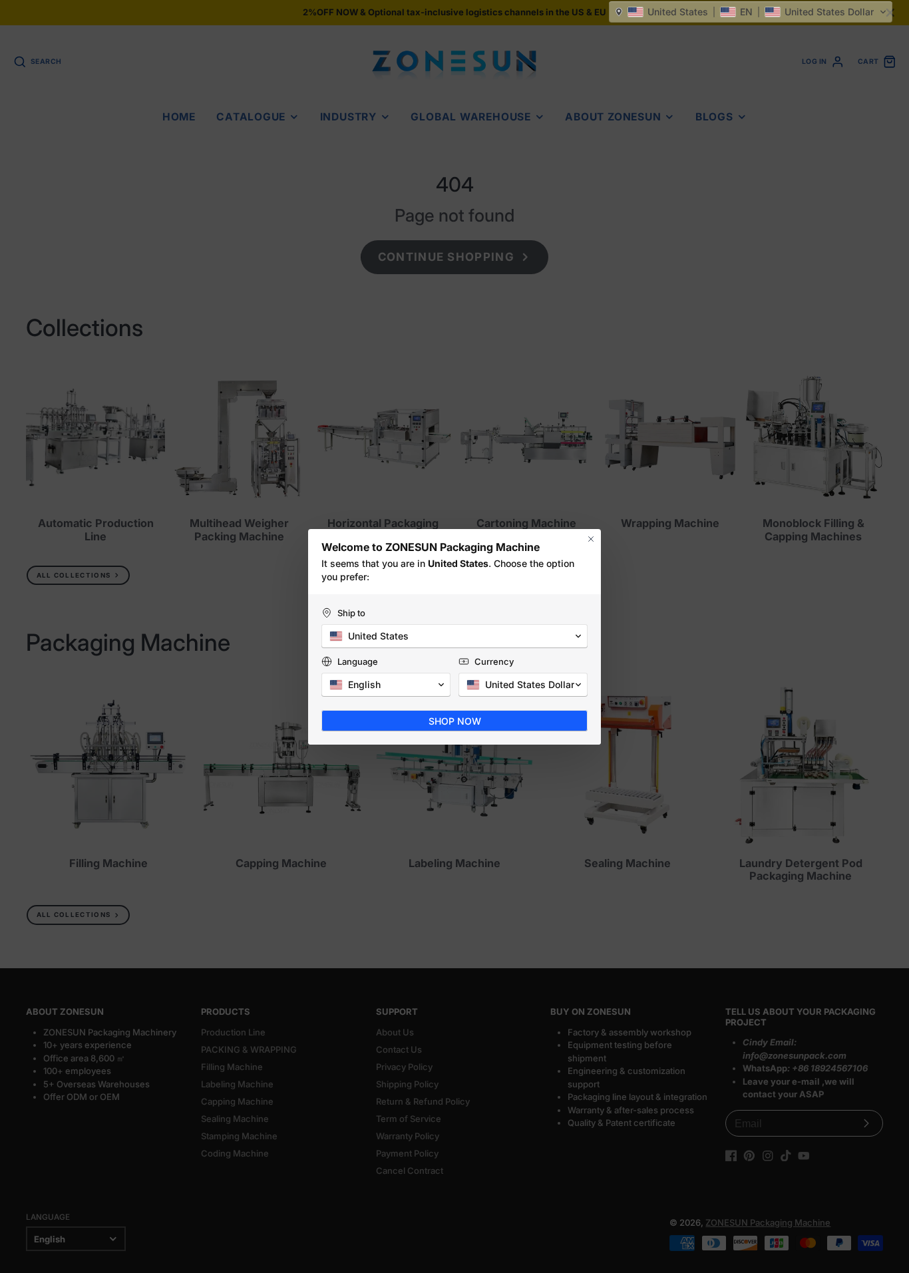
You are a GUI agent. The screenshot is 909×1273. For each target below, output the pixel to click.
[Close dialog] (591, 539)
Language (357, 661)
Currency (494, 661)
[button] (750, 12)
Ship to (351, 613)
